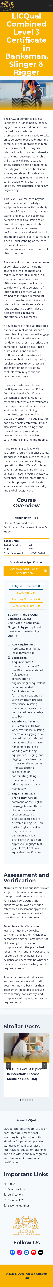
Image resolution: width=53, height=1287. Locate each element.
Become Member (18, 1205)
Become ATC (16, 1200)
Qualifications (16, 1189)
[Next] (44, 1065)
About (11, 1184)
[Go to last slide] (8, 1065)
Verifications (16, 1194)
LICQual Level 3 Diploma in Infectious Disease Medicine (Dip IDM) (26, 1074)
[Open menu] (50, 6)
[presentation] (26, 1048)
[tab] (26, 586)
